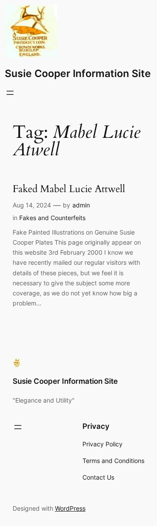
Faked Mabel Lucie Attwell (69, 189)
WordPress (70, 508)
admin (81, 205)
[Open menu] (10, 93)
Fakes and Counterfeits (52, 217)
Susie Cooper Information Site (78, 73)
